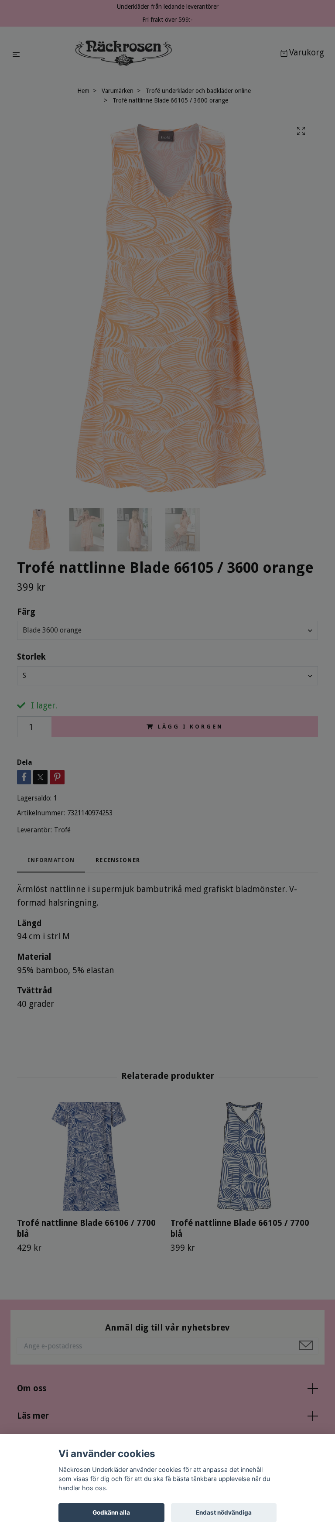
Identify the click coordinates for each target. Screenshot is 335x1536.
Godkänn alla (111, 1512)
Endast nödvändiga (224, 1512)
